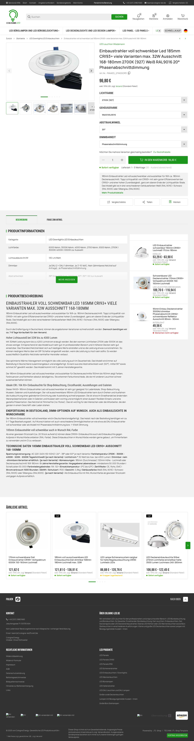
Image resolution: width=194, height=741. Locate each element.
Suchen (119, 16)
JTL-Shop (157, 730)
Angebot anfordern (46, 3)
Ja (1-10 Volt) (81, 265)
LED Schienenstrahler (108, 668)
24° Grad (72, 276)
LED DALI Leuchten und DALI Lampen (114, 690)
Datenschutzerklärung (15, 673)
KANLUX (157, 254)
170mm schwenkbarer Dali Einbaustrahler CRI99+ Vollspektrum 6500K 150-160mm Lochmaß (27, 560)
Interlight (158, 323)
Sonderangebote (64, 3)
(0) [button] (180, 3)
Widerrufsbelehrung (14, 656)
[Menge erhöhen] (122, 160)
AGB (8, 669)
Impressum (10, 664)
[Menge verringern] (103, 160)
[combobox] (143, 100)
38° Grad (53, 276)
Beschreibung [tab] (21, 219)
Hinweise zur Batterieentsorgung (19, 686)
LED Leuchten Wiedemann (112, 44)
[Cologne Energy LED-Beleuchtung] (13, 16)
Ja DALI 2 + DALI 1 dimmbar (61, 265)
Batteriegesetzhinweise (16, 677)
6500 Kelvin (104, 247)
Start (25, 3)
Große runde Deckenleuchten (111, 694)
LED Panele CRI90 (106, 659)
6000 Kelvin (54, 247)
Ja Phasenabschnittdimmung (72, 268)
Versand (119, 86)
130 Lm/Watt (55, 257)
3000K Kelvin (67, 247)
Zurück (9, 38)
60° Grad (62, 276)
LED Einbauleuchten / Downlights (113, 672)
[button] (28, 534)
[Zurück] (9, 70)
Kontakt (32, 3)
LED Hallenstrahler (107, 686)
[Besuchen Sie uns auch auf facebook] (17, 599)
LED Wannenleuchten (108, 677)
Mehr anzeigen (67, 279)
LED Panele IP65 (106, 664)
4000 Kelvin (80, 247)
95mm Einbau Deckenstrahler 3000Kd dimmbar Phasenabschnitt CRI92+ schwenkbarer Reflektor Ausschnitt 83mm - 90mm (168, 314)
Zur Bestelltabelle (161, 152)
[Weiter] (92, 107)
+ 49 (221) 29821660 (16, 619)
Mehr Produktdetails (112, 192)
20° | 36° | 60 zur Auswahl (90, 276)
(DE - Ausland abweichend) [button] (159, 167)
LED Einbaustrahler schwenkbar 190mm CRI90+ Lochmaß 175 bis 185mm (167, 248)
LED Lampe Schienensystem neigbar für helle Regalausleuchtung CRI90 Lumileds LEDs (118, 560)
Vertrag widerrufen (177, 735)
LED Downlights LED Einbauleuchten (44, 38)
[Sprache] (185, 31)
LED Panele (104, 655)
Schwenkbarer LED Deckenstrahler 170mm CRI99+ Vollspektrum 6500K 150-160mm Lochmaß (168, 280)
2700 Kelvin (92, 247)
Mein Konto (78, 3)
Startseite (20, 38)
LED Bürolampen (106, 681)
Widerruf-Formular (13, 660)
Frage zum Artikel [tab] (54, 219)
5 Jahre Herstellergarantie (61, 283)
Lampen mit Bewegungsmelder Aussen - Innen (118, 699)
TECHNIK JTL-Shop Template (176, 730)
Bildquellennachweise (15, 681)
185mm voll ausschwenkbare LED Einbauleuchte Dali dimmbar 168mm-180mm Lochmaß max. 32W (73, 560)
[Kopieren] (129, 73)
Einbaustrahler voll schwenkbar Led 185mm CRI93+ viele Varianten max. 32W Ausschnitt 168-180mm (105, 38)
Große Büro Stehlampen (109, 703)
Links (8, 690)
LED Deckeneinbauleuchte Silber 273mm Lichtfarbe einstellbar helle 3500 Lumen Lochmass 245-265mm (164, 560)
